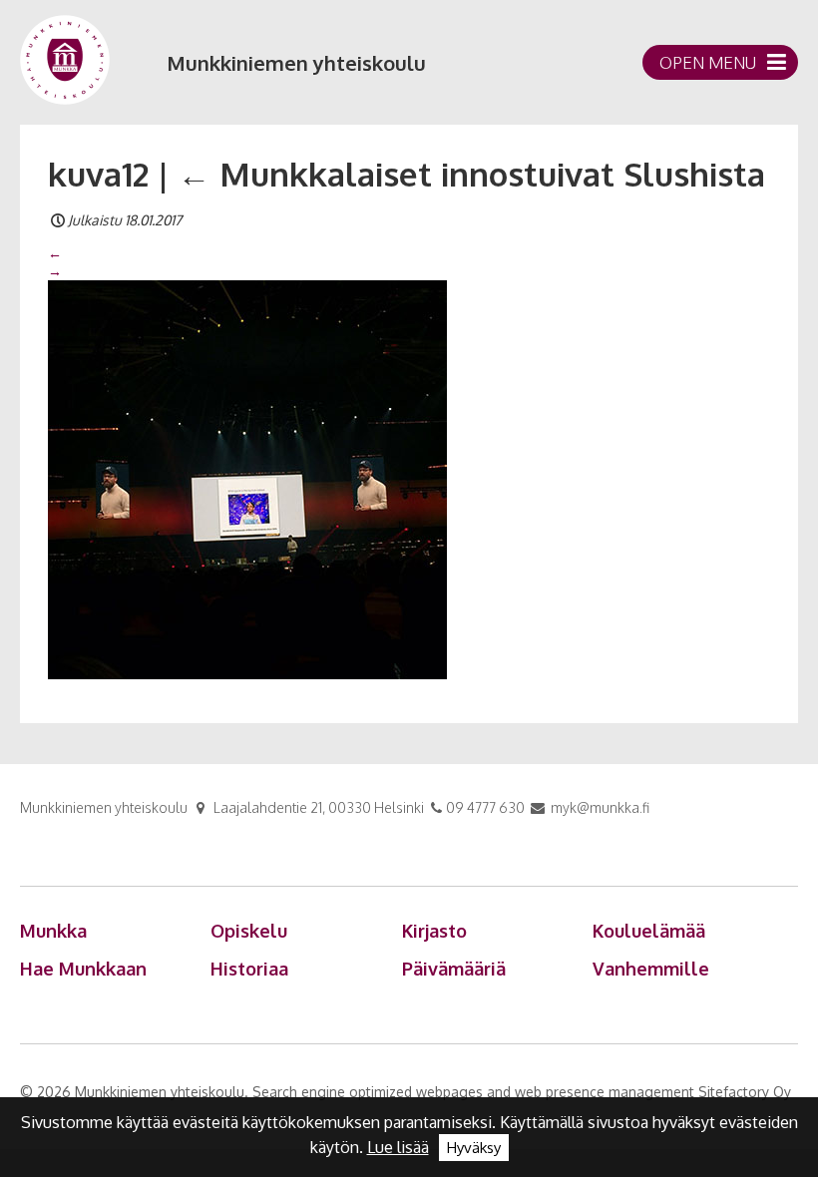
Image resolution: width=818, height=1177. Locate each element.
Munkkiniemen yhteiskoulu (296, 63)
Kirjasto (434, 931)
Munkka (53, 931)
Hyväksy (474, 1147)
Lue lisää (398, 1147)
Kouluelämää (649, 931)
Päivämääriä (454, 969)
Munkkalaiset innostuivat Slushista (471, 174)
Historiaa (249, 969)
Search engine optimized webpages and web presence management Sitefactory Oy (521, 1091)
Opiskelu (248, 931)
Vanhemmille (651, 969)
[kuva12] (247, 478)
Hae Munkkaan (83, 969)
